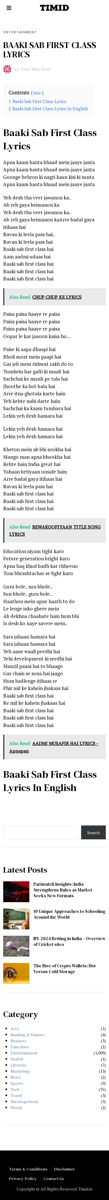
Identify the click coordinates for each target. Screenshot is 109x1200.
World (16, 1107)
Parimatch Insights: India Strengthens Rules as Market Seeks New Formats (62, 890)
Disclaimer (64, 1169)
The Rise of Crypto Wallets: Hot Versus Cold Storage (64, 969)
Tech (14, 1089)
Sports (16, 1083)
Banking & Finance (27, 1034)
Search (93, 832)
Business (18, 1040)
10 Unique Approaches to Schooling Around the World (69, 914)
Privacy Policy (23, 1178)
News (15, 1077)
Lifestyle (18, 1065)
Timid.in (85, 1189)
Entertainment (20, 32)
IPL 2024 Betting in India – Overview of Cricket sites (69, 941)
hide (37, 93)
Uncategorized (23, 1101)
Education (19, 1046)
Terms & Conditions (28, 1169)
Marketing (20, 1071)
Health (16, 1059)
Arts (14, 1028)
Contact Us (54, 1178)
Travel (16, 1095)
